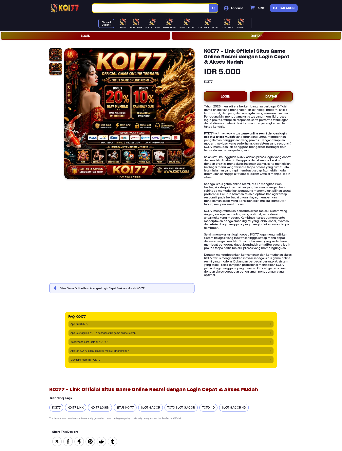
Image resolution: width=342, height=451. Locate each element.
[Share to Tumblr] (112, 441)
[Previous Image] (67, 114)
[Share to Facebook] (68, 441)
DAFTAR (256, 35)
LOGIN (85, 35)
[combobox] (150, 8)
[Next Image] (191, 114)
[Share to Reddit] (101, 441)
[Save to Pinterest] (90, 441)
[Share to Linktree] (79, 441)
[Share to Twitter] (57, 441)
